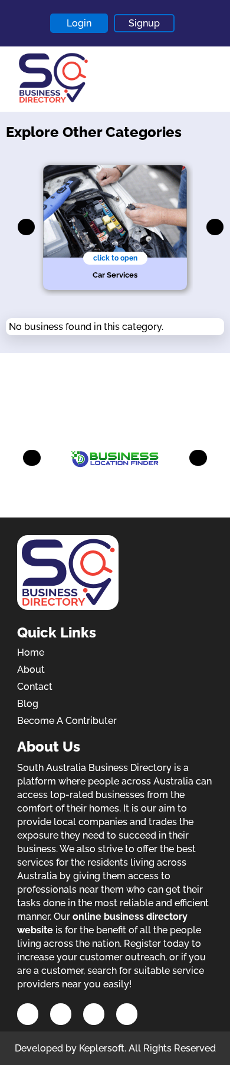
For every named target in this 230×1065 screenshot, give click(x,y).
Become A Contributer (67, 720)
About (31, 669)
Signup (144, 23)
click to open (115, 258)
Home (30, 652)
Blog (27, 703)
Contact (34, 686)
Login (79, 23)
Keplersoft (101, 1048)
